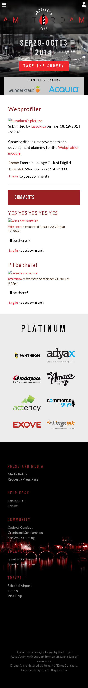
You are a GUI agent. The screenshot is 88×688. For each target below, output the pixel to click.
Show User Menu (84, 4)
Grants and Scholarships (25, 532)
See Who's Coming (21, 538)
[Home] (44, 31)
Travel (15, 578)
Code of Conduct (20, 527)
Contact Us (16, 501)
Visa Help (15, 596)
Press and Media (26, 466)
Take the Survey (44, 66)
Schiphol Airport (20, 585)
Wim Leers (15, 226)
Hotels (13, 591)
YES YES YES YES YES (33, 213)
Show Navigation (4, 5)
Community (19, 519)
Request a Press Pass (23, 479)
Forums (13, 506)
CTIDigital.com (57, 670)
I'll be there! (22, 265)
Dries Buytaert (67, 665)
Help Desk (18, 493)
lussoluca (38, 126)
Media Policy (17, 474)
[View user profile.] (25, 120)
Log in (13, 176)
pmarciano (15, 279)
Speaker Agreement (22, 559)
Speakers (18, 551)
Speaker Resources (21, 564)
